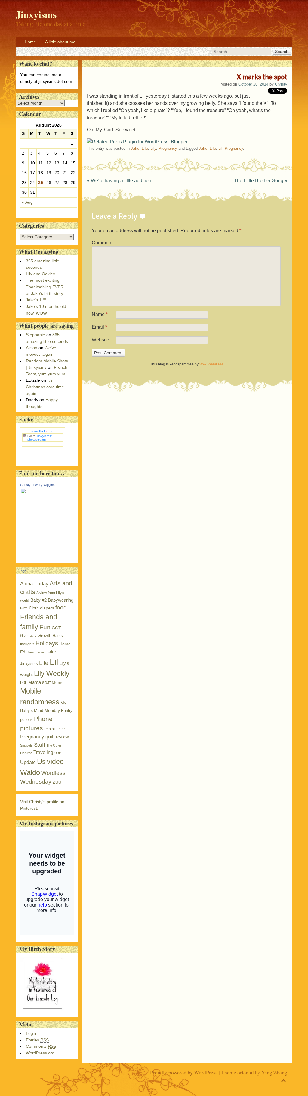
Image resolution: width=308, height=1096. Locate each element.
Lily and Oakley (40, 273)
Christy (281, 84)
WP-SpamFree (211, 364)
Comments (41, 1046)
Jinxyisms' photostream (39, 437)
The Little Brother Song (260, 180)
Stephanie (35, 334)
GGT (56, 627)
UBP (57, 753)
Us (41, 761)
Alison (31, 347)
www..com (42, 431)
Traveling (43, 752)
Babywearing (60, 600)
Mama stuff (39, 682)
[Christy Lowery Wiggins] (38, 492)
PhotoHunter (54, 729)
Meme (58, 682)
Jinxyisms (29, 663)
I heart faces (35, 652)
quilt (50, 737)
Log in (32, 1033)
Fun (45, 627)
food (61, 607)
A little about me (60, 41)
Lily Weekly (51, 674)
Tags (22, 571)
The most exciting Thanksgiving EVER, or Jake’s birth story (45, 287)
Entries (37, 1040)
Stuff (39, 745)
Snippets (26, 745)
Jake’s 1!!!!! (37, 299)
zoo (57, 782)
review (62, 736)
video (55, 762)
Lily (153, 148)
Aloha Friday (34, 584)
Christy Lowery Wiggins (37, 485)
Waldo (30, 772)
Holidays (46, 643)
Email (99, 327)
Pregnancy (168, 148)
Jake (135, 148)
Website (100, 339)
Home (30, 41)
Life (145, 148)
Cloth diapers (41, 608)
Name (100, 314)
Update (28, 762)
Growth (44, 635)
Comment (102, 242)
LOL (23, 683)
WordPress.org (40, 1053)
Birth (24, 608)
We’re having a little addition (119, 180)
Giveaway (28, 636)
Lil (220, 148)
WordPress (205, 1072)
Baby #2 (38, 600)
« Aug (27, 202)
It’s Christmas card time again (45, 387)
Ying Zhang (274, 1072)
